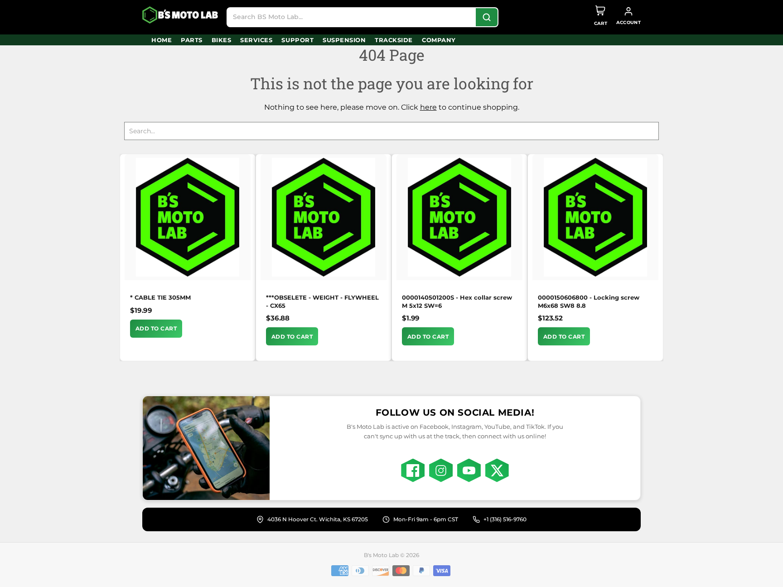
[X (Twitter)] (497, 470)
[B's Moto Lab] (180, 15)
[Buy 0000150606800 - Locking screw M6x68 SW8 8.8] (595, 217)
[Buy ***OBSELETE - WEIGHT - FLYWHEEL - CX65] (323, 217)
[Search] (487, 17)
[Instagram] (441, 470)
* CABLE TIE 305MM (160, 297)
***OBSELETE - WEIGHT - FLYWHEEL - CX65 (322, 301)
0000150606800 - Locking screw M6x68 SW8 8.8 (588, 301)
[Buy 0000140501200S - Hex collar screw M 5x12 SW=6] (459, 217)
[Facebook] (413, 470)
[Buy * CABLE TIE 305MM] (187, 217)
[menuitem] (161, 40)
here (428, 107)
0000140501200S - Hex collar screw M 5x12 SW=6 (457, 301)
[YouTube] (469, 470)
